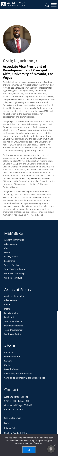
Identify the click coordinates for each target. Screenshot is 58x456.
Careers (8, 360)
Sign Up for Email (12, 417)
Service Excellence (13, 265)
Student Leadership (13, 325)
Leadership (9, 260)
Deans (7, 252)
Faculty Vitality (11, 256)
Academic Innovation (14, 239)
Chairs (7, 248)
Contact (8, 365)
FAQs (6, 422)
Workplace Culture (13, 277)
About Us (8, 352)
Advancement (10, 244)
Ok (29, 449)
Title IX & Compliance (14, 269)
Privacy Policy (11, 428)
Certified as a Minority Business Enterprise (24, 377)
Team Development (13, 329)
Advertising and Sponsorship (18, 373)
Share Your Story (12, 356)
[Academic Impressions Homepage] (13, 4)
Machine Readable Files (15, 433)
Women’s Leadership (14, 273)
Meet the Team (11, 369)
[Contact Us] (47, 5)
